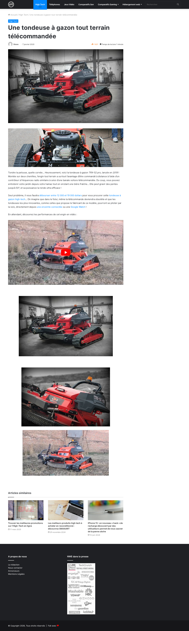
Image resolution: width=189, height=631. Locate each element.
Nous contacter (15, 568)
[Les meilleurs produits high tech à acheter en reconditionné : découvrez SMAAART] (65, 510)
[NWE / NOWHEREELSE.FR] (11, 4)
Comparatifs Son (86, 4)
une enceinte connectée (49, 206)
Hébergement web (131, 4)
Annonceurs (13, 571)
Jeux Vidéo (69, 4)
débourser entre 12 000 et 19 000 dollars (60, 195)
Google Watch (78, 206)
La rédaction (13, 564)
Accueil (13, 15)
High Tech (40, 4)
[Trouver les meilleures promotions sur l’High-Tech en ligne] (26, 510)
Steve (15, 44)
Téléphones (54, 4)
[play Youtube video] (65, 252)
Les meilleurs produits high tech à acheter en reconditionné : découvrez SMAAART (65, 526)
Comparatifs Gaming (107, 4)
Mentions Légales (16, 574)
